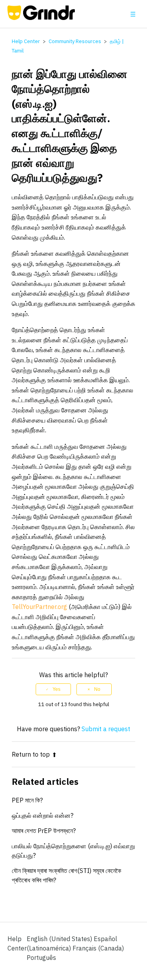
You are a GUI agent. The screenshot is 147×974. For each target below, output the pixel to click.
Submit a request (106, 729)
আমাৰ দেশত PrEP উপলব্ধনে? (44, 831)
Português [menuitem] (41, 957)
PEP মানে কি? (27, 800)
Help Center (26, 41)
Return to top (31, 754)
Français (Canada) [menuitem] (98, 948)
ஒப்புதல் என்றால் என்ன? (42, 815)
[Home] (41, 18)
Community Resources (75, 41)
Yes (56, 689)
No (97, 689)
